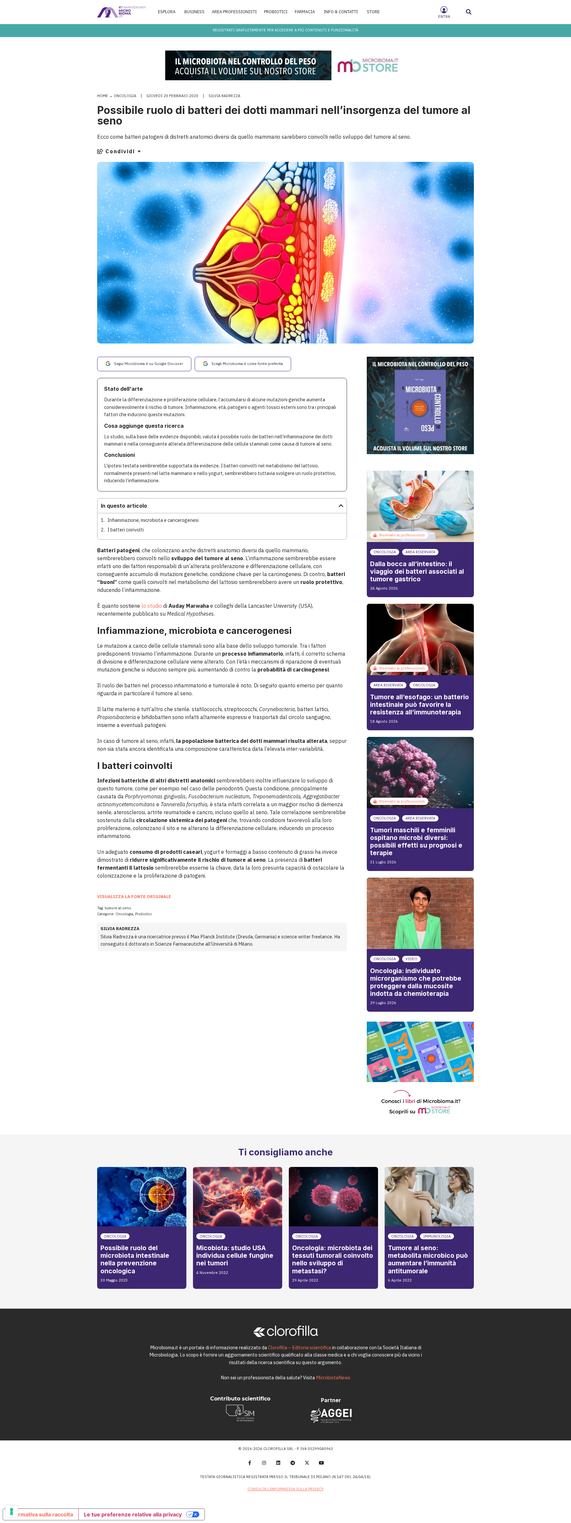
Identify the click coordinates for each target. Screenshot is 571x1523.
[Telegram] (292, 1463)
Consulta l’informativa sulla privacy (285, 1489)
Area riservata (420, 552)
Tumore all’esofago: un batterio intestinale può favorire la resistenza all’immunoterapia (419, 704)
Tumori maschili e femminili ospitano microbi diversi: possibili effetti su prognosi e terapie (416, 841)
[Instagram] (264, 1463)
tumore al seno (118, 908)
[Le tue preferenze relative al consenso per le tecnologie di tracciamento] (11, 1511)
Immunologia (437, 1236)
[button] (469, 12)
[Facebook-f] (249, 1463)
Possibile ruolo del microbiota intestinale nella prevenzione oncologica (134, 1259)
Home (102, 95)
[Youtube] (321, 1463)
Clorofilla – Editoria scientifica (299, 1347)
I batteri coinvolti (125, 529)
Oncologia (125, 95)
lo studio (151, 605)
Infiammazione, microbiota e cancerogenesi (153, 520)
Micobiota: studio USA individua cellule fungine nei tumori (234, 1255)
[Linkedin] (278, 1463)
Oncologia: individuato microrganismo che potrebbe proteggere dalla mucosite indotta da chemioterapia (415, 982)
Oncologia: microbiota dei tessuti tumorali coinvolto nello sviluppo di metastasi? (332, 1259)
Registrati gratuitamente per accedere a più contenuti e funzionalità (285, 30)
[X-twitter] (307, 1463)
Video (411, 959)
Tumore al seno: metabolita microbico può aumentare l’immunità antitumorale (428, 1259)
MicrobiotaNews (333, 1377)
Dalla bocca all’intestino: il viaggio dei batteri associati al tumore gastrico (417, 571)
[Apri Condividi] (139, 151)
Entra (444, 16)
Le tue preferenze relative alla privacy (133, 1514)
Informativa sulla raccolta (40, 1514)
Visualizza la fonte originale (134, 896)
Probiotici (143, 914)
